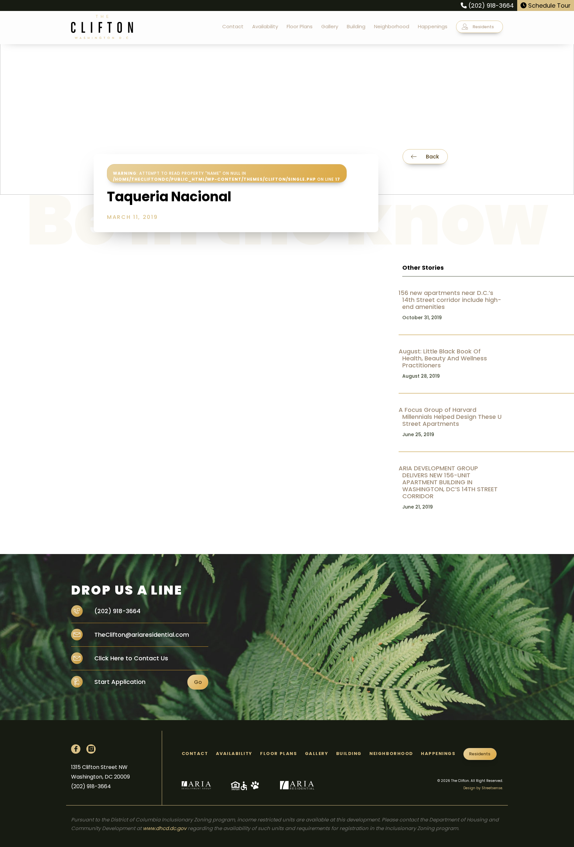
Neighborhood (391, 26)
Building (356, 26)
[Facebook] (75, 749)
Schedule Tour (548, 5)
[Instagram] (91, 749)
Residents (483, 27)
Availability (265, 26)
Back (432, 156)
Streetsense (492, 788)
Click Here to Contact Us (130, 658)
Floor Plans (300, 26)
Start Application (119, 682)
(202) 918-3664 (490, 5)
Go (198, 682)
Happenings (432, 26)
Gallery (329, 26)
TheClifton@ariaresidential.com (141, 634)
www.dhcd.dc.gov (164, 828)
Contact (232, 26)
